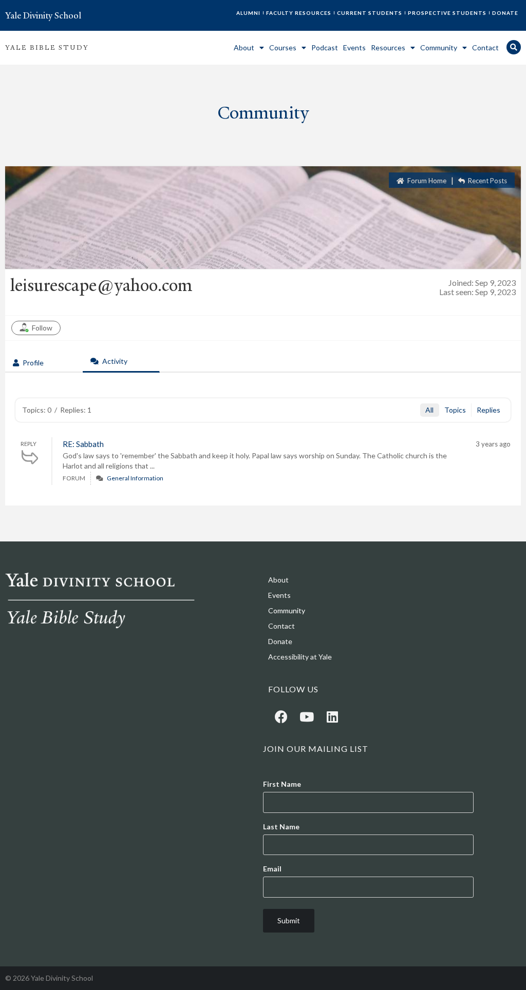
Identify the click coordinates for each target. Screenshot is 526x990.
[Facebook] (281, 716)
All (429, 409)
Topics (455, 409)
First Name (282, 784)
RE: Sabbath (83, 444)
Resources (388, 47)
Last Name (281, 826)
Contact (485, 47)
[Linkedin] (332, 716)
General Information (135, 478)
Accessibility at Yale (300, 656)
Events (354, 47)
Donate (505, 13)
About (244, 47)
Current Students (369, 13)
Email (272, 868)
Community (438, 47)
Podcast (324, 47)
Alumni (248, 13)
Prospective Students (447, 13)
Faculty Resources (298, 13)
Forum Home (426, 181)
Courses (282, 47)
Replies (488, 409)
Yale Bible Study (47, 47)
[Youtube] (307, 716)
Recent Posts (486, 181)
